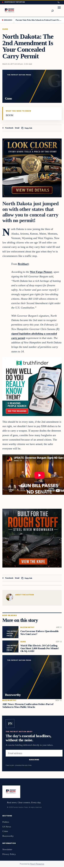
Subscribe (34, 760)
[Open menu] (59, 10)
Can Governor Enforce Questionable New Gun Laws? (39, 632)
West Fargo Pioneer (41, 271)
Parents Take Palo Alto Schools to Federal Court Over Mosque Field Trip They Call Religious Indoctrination (39, 20)
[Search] (52, 10)
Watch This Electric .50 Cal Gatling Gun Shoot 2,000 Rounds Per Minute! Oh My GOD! (39, 648)
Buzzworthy (27, 627)
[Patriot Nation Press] (9, 11)
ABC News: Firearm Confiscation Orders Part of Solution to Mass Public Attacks (27, 705)
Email (17, 128)
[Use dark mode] (58, 2)
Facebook (9, 128)
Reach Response (37, 864)
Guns (5, 29)
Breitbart (23, 263)
